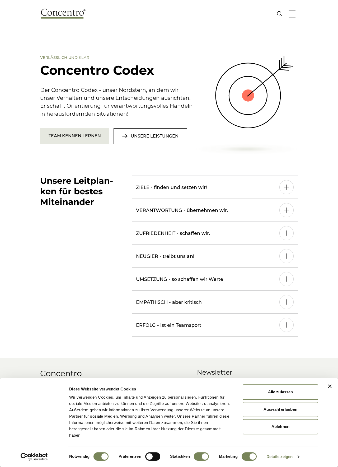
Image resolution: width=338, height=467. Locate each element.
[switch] (152, 456)
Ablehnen (280, 426)
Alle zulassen (280, 392)
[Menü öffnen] (293, 14)
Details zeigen (279, 456)
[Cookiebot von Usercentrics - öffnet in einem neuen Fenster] (34, 457)
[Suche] (279, 13)
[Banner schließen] (330, 386)
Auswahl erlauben (280, 409)
